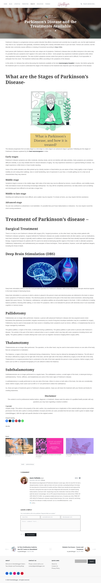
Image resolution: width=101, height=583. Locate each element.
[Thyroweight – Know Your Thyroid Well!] (80, 446)
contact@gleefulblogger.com (37, 566)
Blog (10, 4)
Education (40, 4)
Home (5, 4)
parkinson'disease (30, 464)
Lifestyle (17, 4)
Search (92, 561)
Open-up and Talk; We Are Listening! (15, 454)
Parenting (25, 4)
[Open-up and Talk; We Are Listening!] (20, 446)
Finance (47, 4)
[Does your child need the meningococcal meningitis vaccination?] (50, 446)
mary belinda (35, 478)
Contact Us (55, 566)
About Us (54, 564)
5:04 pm (43, 480)
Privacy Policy (56, 568)
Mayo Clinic (58, 47)
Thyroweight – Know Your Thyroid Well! (76, 454)
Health (33, 4)
